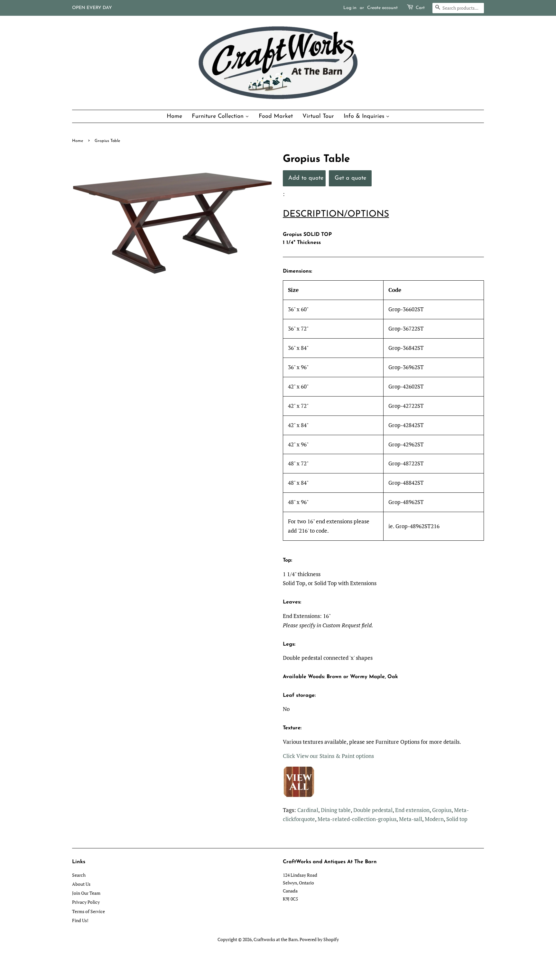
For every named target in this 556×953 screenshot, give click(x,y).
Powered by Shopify (319, 939)
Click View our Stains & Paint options (328, 756)
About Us (81, 884)
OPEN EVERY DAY (92, 7)
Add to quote (305, 178)
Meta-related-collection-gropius (357, 819)
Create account (382, 7)
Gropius (441, 810)
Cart (420, 7)
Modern (434, 819)
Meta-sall (410, 819)
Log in (350, 7)
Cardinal (307, 810)
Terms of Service (88, 911)
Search (79, 875)
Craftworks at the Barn (276, 939)
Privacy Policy (86, 902)
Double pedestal (373, 810)
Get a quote (350, 178)
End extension (412, 810)
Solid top (457, 819)
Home (77, 141)
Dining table (336, 810)
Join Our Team (86, 893)
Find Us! (80, 920)
